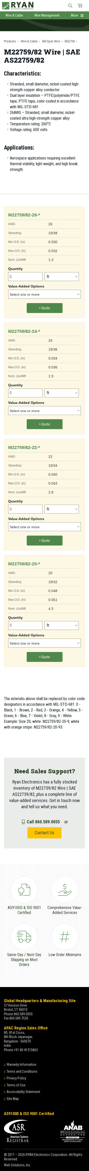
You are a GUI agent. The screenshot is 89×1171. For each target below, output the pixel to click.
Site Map (13, 1099)
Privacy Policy (16, 1078)
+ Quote (44, 308)
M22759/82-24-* (24, 331)
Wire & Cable (14, 15)
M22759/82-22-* (24, 447)
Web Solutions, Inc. (17, 1165)
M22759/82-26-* (24, 214)
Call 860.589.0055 (43, 821)
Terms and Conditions (22, 1071)
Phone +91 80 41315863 (21, 1050)
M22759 (70, 41)
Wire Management (47, 15)
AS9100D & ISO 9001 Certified (29, 1113)
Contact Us (44, 832)
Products (10, 41)
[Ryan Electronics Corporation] (44, 5)
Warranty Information (21, 1065)
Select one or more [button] (25, 294)
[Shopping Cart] (80, 6)
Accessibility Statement (23, 1092)
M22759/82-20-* (24, 563)
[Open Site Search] (70, 5)
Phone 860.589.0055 (18, 1014)
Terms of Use (16, 1085)
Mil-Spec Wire (51, 41)
